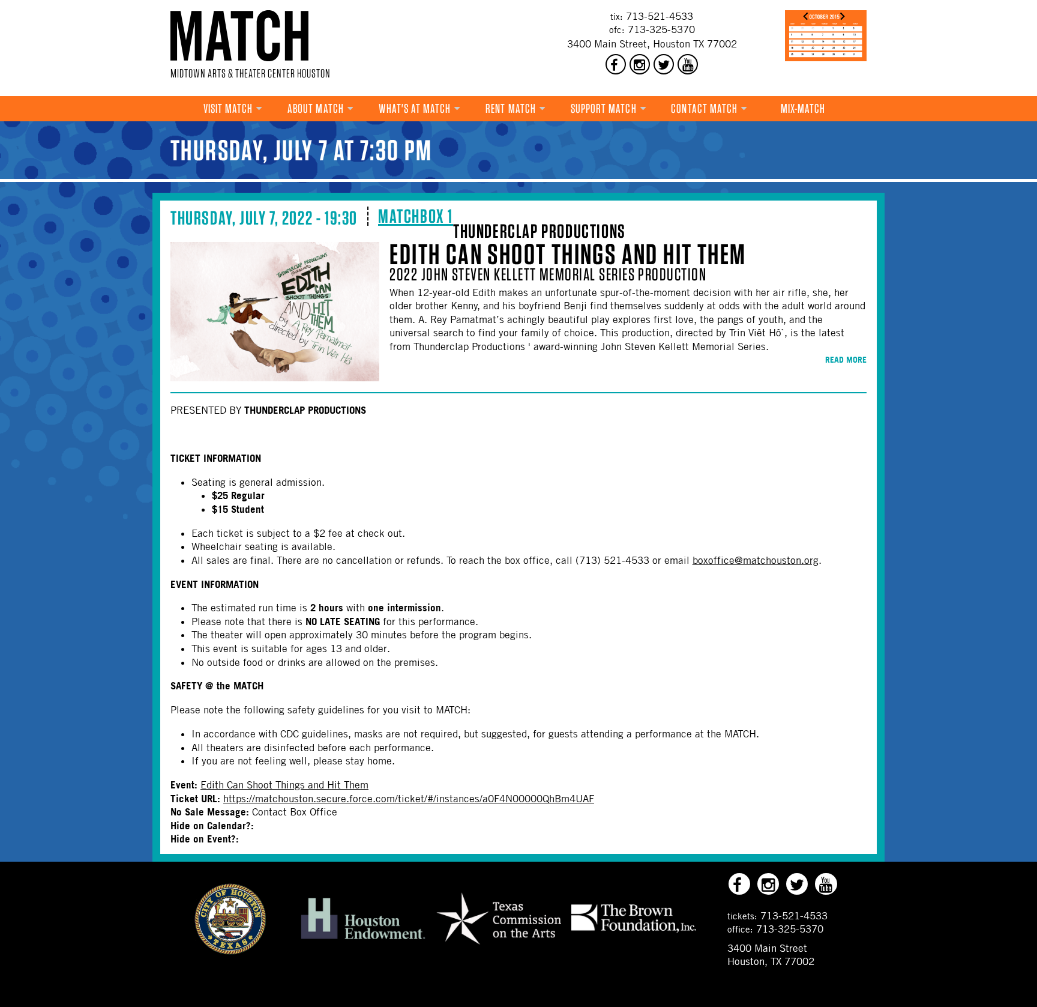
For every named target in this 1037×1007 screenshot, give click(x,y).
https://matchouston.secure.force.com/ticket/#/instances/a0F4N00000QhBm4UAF (408, 799)
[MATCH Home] (239, 35)
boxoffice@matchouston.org (756, 560)
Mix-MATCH (803, 108)
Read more (846, 359)
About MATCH (315, 108)
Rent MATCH (510, 108)
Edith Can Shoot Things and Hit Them (567, 254)
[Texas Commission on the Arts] (498, 946)
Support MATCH (604, 108)
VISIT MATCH (228, 108)
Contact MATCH (704, 108)
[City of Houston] (230, 951)
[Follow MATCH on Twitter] (664, 64)
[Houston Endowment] (363, 940)
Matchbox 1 (415, 216)
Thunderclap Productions (539, 231)
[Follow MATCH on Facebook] (616, 64)
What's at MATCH (415, 108)
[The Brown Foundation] (633, 933)
